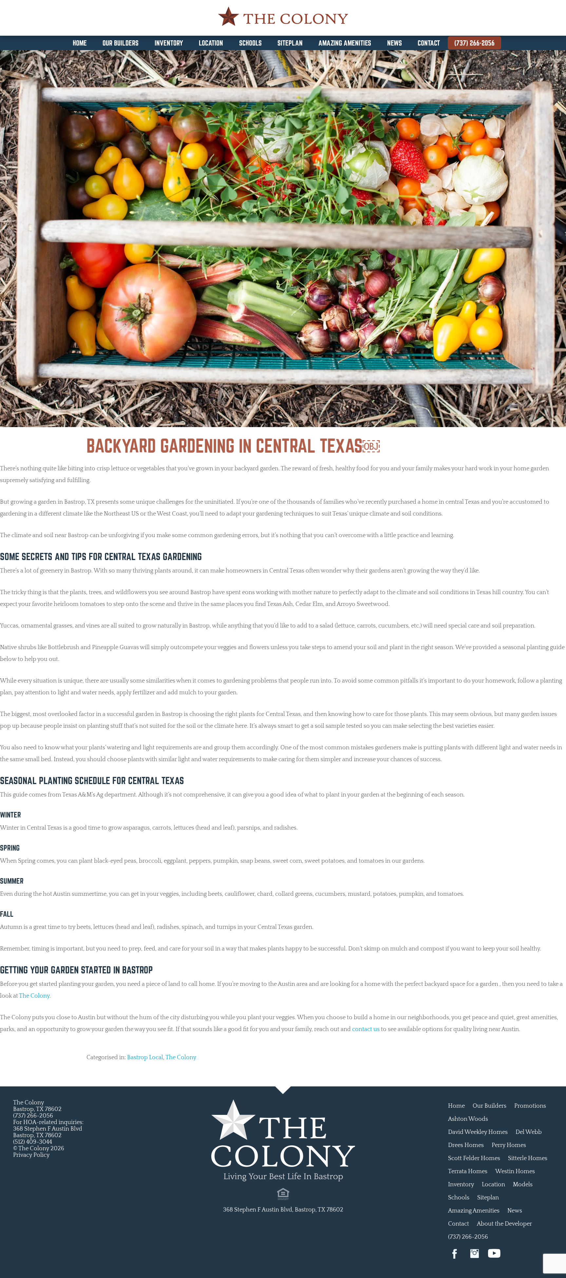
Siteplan (290, 43)
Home (80, 43)
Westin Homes (515, 1171)
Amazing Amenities (344, 43)
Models (523, 1184)
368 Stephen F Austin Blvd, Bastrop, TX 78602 (283, 1210)
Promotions (530, 1106)
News (394, 43)
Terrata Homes (467, 1171)
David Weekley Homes (478, 1132)
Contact (429, 43)
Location (211, 43)
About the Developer (504, 1224)
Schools (250, 43)
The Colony (34, 996)
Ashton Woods (468, 1119)
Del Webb (529, 1132)
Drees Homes (466, 1145)
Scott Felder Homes (474, 1158)
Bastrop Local (145, 1057)
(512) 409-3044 (32, 1142)
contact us (366, 1029)
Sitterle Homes (527, 1158)
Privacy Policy (31, 1155)
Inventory (169, 43)
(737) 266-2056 (474, 43)
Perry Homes (509, 1145)
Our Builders (121, 43)
